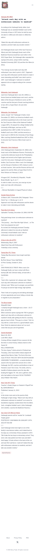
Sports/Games (6, 452)
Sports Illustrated (6, 332)
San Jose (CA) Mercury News (10, 413)
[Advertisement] (17, 473)
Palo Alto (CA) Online (8, 210)
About (8, 538)
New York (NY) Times (8, 383)
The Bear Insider (6, 302)
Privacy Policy (18, 538)
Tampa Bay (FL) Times (8, 252)
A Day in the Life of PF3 (8, 240)
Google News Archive (8, 195)
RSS (27, 538)
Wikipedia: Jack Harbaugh (9, 92)
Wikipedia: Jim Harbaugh (9, 112)
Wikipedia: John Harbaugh (9, 147)
